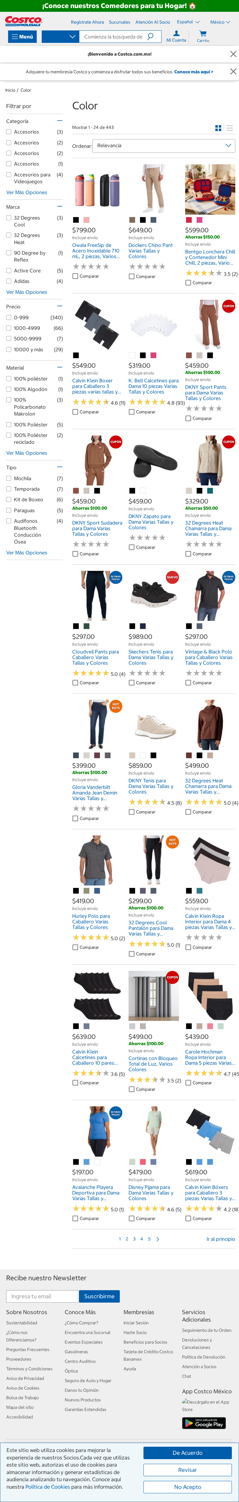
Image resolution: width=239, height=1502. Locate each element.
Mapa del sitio (20, 1407)
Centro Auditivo (80, 1361)
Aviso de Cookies (23, 1388)
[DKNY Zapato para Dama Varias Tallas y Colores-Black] (133, 491)
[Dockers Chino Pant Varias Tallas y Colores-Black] (143, 220)
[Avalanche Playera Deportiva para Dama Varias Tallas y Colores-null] (87, 1162)
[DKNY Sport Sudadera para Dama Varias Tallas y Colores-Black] (97, 491)
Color (26, 90)
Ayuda (130, 1369)
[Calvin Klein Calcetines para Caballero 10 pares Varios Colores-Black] (76, 1026)
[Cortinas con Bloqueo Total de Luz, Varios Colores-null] (133, 1026)
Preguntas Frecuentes (27, 1349)
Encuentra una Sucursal (87, 1332)
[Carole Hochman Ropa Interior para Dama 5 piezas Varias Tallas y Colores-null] (200, 1026)
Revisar (187, 1469)
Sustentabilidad (21, 1323)
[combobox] (60, 37)
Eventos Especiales (84, 1342)
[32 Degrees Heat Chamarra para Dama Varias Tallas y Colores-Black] (200, 491)
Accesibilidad (19, 1417)
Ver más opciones (26, 192)
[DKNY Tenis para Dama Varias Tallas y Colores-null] (133, 756)
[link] (97, 211)
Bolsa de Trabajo (22, 1397)
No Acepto (187, 1487)
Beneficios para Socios (145, 1342)
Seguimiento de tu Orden (207, 1330)
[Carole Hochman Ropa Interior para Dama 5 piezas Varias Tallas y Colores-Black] (189, 1026)
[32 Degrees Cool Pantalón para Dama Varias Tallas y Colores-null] (143, 891)
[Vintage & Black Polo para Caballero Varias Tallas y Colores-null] (200, 626)
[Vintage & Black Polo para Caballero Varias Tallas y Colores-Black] (189, 626)
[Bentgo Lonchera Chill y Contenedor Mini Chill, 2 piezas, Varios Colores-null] (189, 220)
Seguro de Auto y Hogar (88, 1380)
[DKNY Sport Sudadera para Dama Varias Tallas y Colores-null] (76, 491)
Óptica (71, 1371)
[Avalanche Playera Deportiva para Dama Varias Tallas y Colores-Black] (76, 1162)
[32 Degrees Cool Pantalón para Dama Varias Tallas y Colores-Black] (133, 891)
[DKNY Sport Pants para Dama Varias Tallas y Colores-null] (189, 356)
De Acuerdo (188, 1452)
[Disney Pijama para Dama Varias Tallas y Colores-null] (133, 1162)
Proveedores (18, 1359)
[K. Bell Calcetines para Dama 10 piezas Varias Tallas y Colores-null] (133, 356)
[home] (24, 21)
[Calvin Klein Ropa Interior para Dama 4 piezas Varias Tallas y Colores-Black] (189, 891)
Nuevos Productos (83, 1400)
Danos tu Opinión (82, 1390)
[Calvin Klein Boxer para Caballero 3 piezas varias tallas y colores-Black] (76, 356)
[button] (154, 37)
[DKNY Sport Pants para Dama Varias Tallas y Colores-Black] (210, 356)
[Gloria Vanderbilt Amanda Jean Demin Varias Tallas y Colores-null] (76, 756)
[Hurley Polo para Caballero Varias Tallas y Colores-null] (87, 891)
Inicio (10, 90)
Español (185, 22)
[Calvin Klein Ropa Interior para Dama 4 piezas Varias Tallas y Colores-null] (200, 891)
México (217, 22)
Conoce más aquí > (193, 72)
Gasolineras (76, 1351)
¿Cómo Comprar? (81, 1323)
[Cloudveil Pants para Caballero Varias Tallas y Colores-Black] (76, 626)
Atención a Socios (199, 1366)
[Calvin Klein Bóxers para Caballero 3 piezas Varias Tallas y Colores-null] (200, 1162)
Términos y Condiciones (29, 1369)
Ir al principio (221, 1239)
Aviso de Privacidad (25, 1378)
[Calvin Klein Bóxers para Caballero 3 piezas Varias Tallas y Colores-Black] (189, 1162)
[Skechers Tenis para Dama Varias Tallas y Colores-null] (143, 626)
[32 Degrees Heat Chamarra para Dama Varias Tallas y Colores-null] (189, 491)
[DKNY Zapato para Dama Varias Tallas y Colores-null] (143, 491)
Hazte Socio (135, 1332)
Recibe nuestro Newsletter (46, 1278)
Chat (186, 1376)
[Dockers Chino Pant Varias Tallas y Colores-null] (133, 220)
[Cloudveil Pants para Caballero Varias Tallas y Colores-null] (87, 626)
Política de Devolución (203, 1357)
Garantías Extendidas (85, 1409)
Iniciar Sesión (136, 1323)
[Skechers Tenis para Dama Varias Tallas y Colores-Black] (133, 626)
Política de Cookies (48, 1486)
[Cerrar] (233, 54)
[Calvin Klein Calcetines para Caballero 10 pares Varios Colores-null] (87, 1026)
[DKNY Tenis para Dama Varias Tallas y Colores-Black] (154, 756)
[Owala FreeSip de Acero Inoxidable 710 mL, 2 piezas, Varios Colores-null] (76, 220)
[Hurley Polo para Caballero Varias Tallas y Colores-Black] (76, 891)
